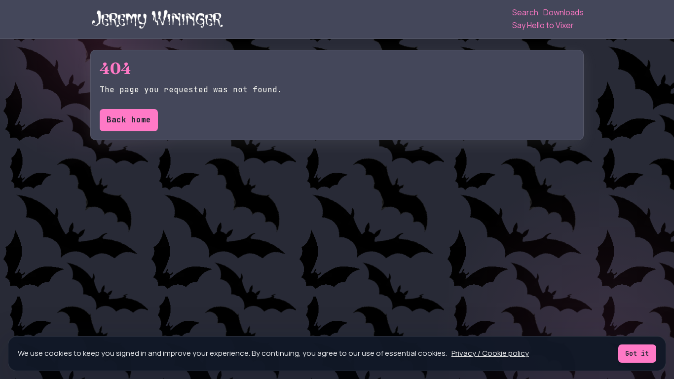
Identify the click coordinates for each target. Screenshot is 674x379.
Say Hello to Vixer (543, 25)
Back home (129, 119)
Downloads (563, 12)
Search (525, 12)
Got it (637, 353)
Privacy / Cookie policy (490, 353)
